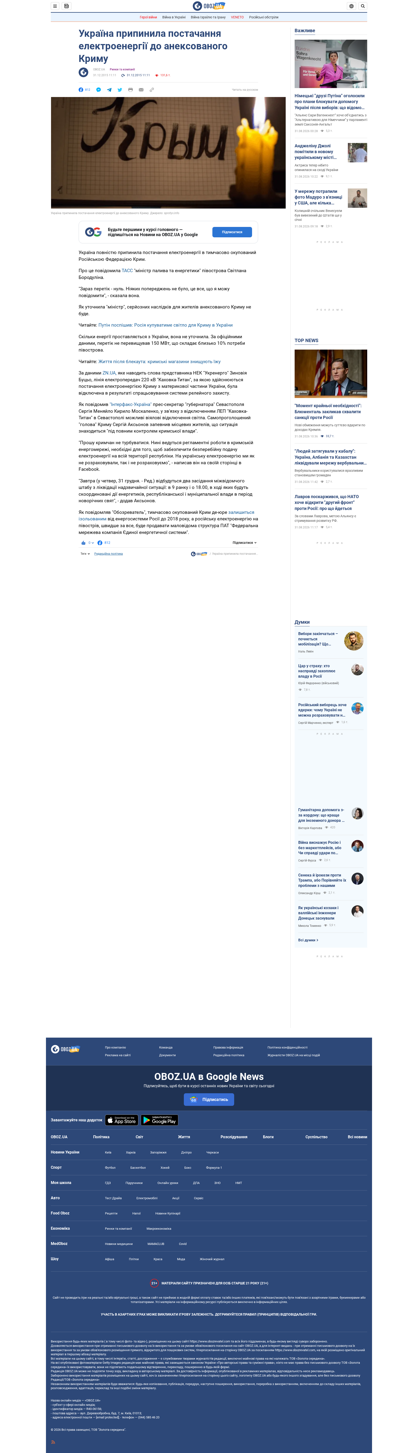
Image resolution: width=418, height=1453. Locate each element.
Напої (136, 1213)
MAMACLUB (156, 1244)
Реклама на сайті (118, 1055)
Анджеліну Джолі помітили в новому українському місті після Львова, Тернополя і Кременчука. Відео (314, 152)
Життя (184, 1137)
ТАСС (127, 270)
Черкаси (212, 1152)
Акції (175, 1198)
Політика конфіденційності (287, 1047)
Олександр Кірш (309, 893)
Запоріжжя (158, 1152)
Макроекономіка (159, 1228)
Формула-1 (214, 1167)
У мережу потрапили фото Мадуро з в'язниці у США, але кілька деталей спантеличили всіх (318, 197)
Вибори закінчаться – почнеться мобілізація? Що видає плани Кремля (318, 639)
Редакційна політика (108, 553)
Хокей (165, 1167)
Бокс (187, 1167)
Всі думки (306, 940)
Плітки (134, 1259)
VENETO (237, 17)
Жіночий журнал (212, 1259)
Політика (101, 1137)
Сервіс (198, 1198)
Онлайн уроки (167, 1183)
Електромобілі (146, 1198)
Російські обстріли (263, 17)
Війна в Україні (174, 17)
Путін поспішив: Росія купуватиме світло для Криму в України (165, 325)
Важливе (305, 30)
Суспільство (317, 1137)
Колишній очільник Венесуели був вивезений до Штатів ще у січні (318, 215)
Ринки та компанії (122, 69)
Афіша (109, 1259)
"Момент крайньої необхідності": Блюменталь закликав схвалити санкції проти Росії (328, 411)
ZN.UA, (110, 373)
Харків (130, 1152)
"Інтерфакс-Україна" (131, 404)
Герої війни (148, 17)
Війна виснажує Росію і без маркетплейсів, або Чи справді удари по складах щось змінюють (320, 848)
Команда (165, 1047)
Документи (167, 1055)
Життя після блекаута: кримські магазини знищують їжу (159, 361)
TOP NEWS (306, 340)
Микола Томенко (309, 926)
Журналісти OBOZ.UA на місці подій (294, 1055)
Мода (181, 1259)
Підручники (134, 1183)
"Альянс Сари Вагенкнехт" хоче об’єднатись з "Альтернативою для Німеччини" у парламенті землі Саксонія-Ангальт (331, 119)
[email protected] (107, 1417)
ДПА (196, 1183)
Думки (302, 622)
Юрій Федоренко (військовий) (318, 683)
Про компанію (115, 1047)
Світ (139, 1137)
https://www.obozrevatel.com (210, 1341)
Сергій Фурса (307, 860)
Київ (108, 1152)
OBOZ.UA (99, 69)
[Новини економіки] (199, 555)
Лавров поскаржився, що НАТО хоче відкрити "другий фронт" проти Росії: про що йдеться (327, 502)
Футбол (110, 1167)
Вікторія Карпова (310, 828)
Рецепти (111, 1213)
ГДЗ (108, 1183)
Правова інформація (228, 1047)
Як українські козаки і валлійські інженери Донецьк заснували (318, 913)
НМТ (238, 1183)
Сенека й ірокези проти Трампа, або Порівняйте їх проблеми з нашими (322, 880)
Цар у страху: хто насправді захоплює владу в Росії (316, 671)
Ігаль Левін (306, 651)
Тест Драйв (113, 1198)
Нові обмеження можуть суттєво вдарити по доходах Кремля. (330, 427)
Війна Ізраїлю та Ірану (208, 17)
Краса (158, 1259)
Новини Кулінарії (167, 1213)
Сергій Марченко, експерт (315, 723)
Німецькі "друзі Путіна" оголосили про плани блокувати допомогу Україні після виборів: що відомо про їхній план (330, 102)
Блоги (268, 1137)
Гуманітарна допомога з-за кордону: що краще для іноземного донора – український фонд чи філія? (321, 815)
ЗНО (217, 1183)
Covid (183, 1244)
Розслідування (234, 1137)
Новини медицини (119, 1244)
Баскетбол (138, 1167)
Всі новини (357, 1137)
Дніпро (186, 1152)
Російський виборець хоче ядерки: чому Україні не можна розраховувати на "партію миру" (322, 710)
